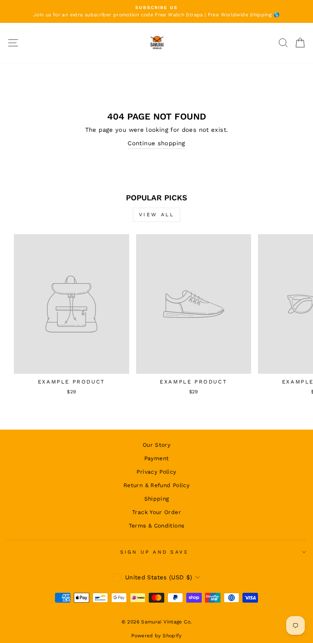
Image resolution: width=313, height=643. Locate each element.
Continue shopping (156, 143)
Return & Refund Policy (156, 485)
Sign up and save (154, 552)
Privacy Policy (156, 471)
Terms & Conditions (157, 525)
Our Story (156, 444)
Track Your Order (156, 512)
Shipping (156, 498)
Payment (156, 458)
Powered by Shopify (156, 636)
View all (156, 214)
